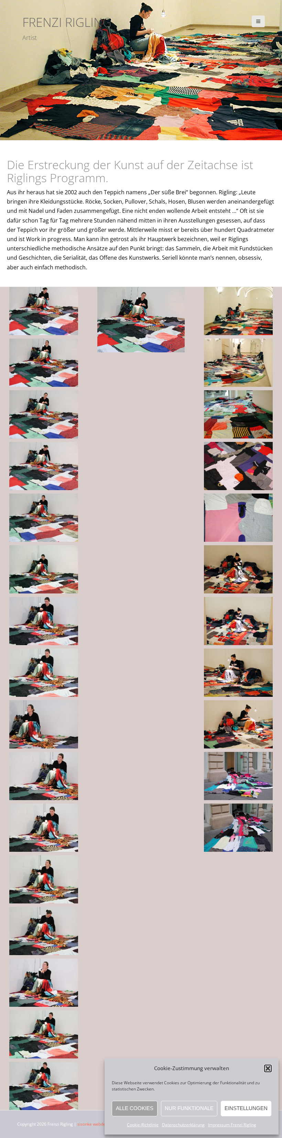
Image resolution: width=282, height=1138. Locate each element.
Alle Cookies (134, 1108)
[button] (267, 1068)
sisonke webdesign (95, 1124)
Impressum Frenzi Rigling (232, 1125)
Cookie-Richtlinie (143, 1125)
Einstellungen (246, 1108)
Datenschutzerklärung (183, 1125)
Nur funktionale (189, 1108)
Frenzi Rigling (66, 22)
